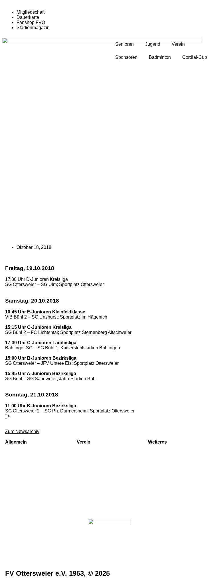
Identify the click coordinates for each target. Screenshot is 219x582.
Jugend (152, 44)
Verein (178, 44)
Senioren (124, 44)
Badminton (160, 57)
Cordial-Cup (194, 57)
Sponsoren (126, 57)
